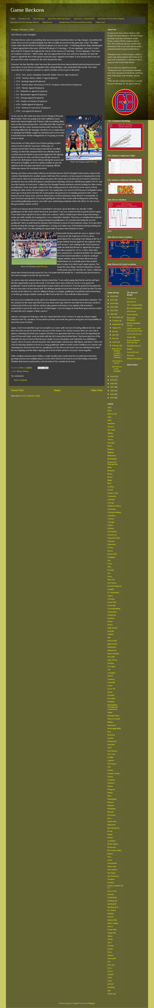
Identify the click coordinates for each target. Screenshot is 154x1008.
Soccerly (130, 355)
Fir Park (110, 570)
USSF (109, 981)
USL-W (110, 971)
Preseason (111, 815)
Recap (109, 831)
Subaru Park (112, 920)
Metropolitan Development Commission (112, 707)
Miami (109, 712)
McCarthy (111, 698)
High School (112, 628)
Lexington (111, 673)
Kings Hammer (113, 654)
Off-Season (111, 764)
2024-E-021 (112, 414)
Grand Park (111, 602)
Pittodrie (110, 805)
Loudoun (111, 679)
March (115, 342)
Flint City (111, 580)
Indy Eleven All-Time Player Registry (111, 19)
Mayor (110, 692)
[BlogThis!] (41, 368)
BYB (109, 483)
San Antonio (112, 870)
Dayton (110, 525)
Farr (109, 560)
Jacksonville (112, 641)
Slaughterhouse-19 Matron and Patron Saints (75, 22)
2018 (112, 383)
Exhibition (111, 557)
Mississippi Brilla (114, 728)
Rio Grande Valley (114, 850)
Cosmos (110, 519)
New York (111, 754)
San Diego (111, 873)
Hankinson (111, 615)
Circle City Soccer (134, 334)
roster (109, 860)
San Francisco (113, 876)
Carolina (110, 487)
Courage (110, 522)
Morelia (110, 738)
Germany (111, 599)
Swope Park (112, 929)
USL (109, 962)
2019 (112, 380)
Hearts (110, 625)
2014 (112, 398)
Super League (112, 923)
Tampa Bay (111, 933)
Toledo (110, 939)
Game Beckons (27, 10)
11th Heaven (131, 311)
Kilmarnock (112, 650)
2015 (112, 394)
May (114, 338)
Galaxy (110, 596)
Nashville (111, 744)
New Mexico (112, 751)
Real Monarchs (113, 828)
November (116, 317)
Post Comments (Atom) (31, 396)
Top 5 (109, 942)
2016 (112, 391)
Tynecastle (111, 958)
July (114, 331)
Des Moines (112, 531)
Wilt (108, 991)
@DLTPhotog (91, 162)
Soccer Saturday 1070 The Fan (133, 341)
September (116, 324)
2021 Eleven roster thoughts (116, 369)
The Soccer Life (24, 19)
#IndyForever (47, 22)
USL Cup (110, 965)
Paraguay (111, 789)
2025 (112, 300)
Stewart (110, 917)
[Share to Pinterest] (47, 368)
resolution (111, 841)
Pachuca (110, 783)
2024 (112, 303)
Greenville (111, 605)
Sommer (110, 894)
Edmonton (111, 544)
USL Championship (134, 305)
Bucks (109, 474)
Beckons (110, 449)
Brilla (109, 467)
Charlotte (111, 499)
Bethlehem (111, 456)
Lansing (110, 663)
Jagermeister (112, 644)
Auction (110, 436)
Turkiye (110, 955)
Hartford (110, 618)
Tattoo (109, 936)
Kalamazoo (111, 647)
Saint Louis (111, 866)
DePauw (110, 528)
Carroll (110, 490)
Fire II (109, 576)
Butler (109, 480)
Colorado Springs (114, 512)
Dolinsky (110, 541)
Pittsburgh (111, 809)
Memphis (111, 702)
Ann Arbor (111, 430)
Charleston (111, 496)
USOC (109, 978)
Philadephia (111, 799)
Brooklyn (111, 471)
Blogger (92, 1003)
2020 (112, 376)
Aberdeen (111, 423)
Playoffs (110, 812)
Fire (109, 573)
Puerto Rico (112, 821)
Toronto (110, 946)
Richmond (111, 847)
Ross (109, 857)
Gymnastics (112, 612)
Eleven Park (112, 554)
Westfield (111, 987)
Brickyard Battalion (134, 308)
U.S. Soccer (131, 298)
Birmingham (112, 459)
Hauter (110, 621)
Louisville (111, 682)
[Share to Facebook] (45, 368)
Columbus (111, 516)
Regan (109, 834)
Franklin (110, 589)
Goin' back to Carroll (117, 362)
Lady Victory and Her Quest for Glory (135, 329)
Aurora (110, 439)
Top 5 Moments (39, 19)
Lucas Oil (111, 689)
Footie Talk (131, 337)
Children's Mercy (114, 506)
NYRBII (110, 757)
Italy (109, 637)
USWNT (110, 984)
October (115, 321)
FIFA (109, 567)
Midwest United (113, 719)
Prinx (109, 818)
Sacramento (112, 863)
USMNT (110, 974)
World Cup (111, 994)
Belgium (110, 452)
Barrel (109, 446)
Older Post (96, 390)
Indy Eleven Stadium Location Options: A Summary (117, 353)
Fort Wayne (111, 583)
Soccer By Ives (133, 352)
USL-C (110, 968)
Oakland (110, 760)
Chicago (110, 503)
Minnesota (111, 725)
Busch (19, 371)
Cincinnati (111, 509)
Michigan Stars (113, 716)
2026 (112, 296)
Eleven (25, 371)
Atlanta (110, 433)
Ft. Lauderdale (113, 592)
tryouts (110, 949)
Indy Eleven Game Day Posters (59, 19)
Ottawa (110, 777)
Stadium (110, 914)
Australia (110, 443)
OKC (109, 767)
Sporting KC (112, 904)
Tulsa (109, 952)
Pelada (110, 793)
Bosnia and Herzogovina (112, 463)
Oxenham (111, 780)
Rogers (110, 854)
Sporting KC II (112, 907)
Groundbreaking (113, 609)
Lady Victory (112, 660)
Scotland (110, 879)
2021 (112, 314)
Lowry (109, 686)
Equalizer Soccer (134, 346)
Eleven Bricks (132, 315)
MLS (109, 732)
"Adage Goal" (100, 22)
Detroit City (112, 535)
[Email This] (39, 368)
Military (110, 722)
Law (109, 669)
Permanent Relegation (131, 319)
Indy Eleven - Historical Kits (84, 19)
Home (13, 19)
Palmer (110, 786)
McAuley (110, 695)
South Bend (112, 897)
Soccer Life (111, 891)
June (114, 335)
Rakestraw (111, 825)
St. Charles (111, 910)
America (110, 427)
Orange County (113, 773)
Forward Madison (114, 586)
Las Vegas (111, 666)
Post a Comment (20, 380)
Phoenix (110, 802)
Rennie (110, 837)
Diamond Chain (113, 538)
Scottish (110, 882)
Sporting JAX (112, 901)
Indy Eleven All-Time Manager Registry (24, 22)
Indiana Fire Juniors (134, 359)
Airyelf (75, 1003)
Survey (110, 926)
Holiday (110, 634)
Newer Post (17, 390)
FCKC (109, 564)
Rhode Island (112, 844)
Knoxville (111, 657)
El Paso (110, 548)
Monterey (111, 735)
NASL (109, 748)
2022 (112, 310)
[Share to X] (43, 368)
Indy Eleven (131, 302)
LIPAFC (110, 676)
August (115, 328)
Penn (109, 796)
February (116, 345)
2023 (112, 307)
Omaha (110, 770)
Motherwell (111, 741)
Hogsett (110, 631)
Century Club (112, 493)
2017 (112, 387)
